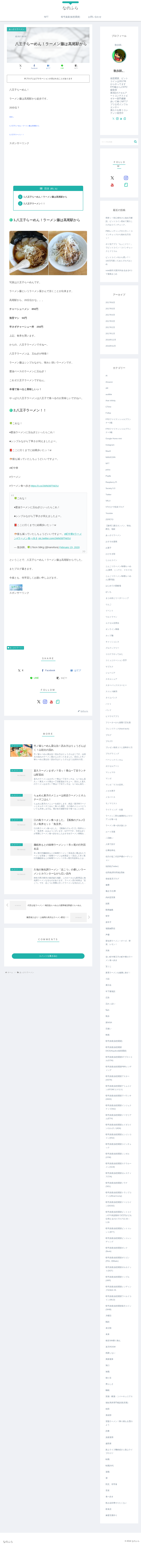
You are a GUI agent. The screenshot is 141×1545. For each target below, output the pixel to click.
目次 (46, 188)
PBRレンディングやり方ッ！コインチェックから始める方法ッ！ (119, 234)
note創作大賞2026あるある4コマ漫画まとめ (119, 272)
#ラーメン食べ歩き (27, 538)
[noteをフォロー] (57, 701)
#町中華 (68, 534)
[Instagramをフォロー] (45, 701)
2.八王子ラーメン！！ (34, 203)
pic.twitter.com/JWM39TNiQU (54, 538)
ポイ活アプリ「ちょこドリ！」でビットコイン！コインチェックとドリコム (119, 247)
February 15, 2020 (69, 547)
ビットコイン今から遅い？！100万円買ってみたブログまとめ (119, 260)
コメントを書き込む (48, 956)
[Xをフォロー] (38, 701)
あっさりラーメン (16, 648)
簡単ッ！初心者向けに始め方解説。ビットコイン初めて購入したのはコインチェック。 (119, 221)
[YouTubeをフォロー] (51, 701)
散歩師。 (119, 70)
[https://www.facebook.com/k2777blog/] (15, 587)
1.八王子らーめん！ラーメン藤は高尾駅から (45, 197)
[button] (76, 67)
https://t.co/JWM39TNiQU (45, 485)
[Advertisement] (30, 163)
